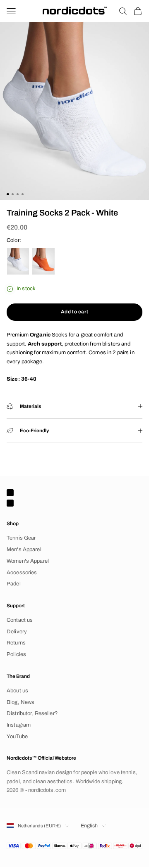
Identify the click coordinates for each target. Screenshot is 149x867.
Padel (14, 584)
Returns (16, 643)
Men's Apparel (24, 549)
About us (17, 691)
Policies (16, 654)
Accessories (22, 573)
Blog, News (20, 702)
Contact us (20, 620)
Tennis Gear (21, 538)
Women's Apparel (28, 561)
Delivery (17, 632)
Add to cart (75, 312)
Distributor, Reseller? (32, 713)
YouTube (17, 736)
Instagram (19, 725)
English (89, 826)
